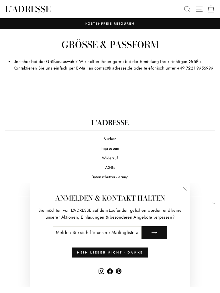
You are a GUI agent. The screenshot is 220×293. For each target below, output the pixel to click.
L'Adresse (28, 9)
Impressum (110, 148)
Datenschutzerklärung (110, 177)
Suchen (110, 139)
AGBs (110, 167)
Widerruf (110, 158)
